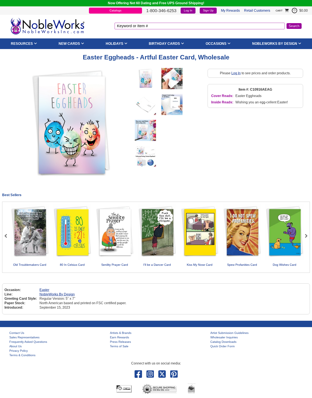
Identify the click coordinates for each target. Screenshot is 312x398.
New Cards (69, 43)
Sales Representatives (24, 337)
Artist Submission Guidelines (229, 333)
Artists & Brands (120, 333)
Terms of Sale (119, 346)
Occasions (216, 43)
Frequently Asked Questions (28, 341)
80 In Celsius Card (72, 264)
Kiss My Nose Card (199, 264)
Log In (188, 10)
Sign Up (208, 10)
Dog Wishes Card (284, 264)
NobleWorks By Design (274, 43)
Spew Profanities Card (242, 264)
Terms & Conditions (22, 355)
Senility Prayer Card (114, 264)
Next (304, 236)
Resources (22, 43)
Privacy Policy (18, 350)
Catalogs (115, 10)
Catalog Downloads (223, 341)
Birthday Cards (164, 43)
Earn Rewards (119, 337)
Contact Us (16, 333)
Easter (44, 290)
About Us (15, 346)
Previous (7, 236)
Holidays (114, 43)
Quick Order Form (222, 346)
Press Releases (120, 341)
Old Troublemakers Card (29, 264)
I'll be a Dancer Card (157, 264)
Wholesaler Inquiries (224, 337)
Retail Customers (257, 10)
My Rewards (230, 10)
